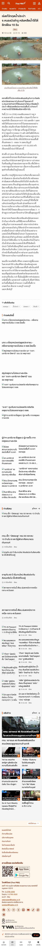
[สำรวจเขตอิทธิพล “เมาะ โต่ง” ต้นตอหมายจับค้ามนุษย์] (31, 774)
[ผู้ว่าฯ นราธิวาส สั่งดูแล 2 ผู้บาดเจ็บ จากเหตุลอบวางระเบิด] (21, 424)
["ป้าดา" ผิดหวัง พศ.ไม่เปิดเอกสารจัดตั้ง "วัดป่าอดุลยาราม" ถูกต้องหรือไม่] (9, 657)
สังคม (15, 30)
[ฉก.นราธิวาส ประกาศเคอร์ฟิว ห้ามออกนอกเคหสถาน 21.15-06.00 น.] (9, 461)
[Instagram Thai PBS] (13, 910)
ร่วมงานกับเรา (6, 841)
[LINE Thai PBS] (23, 910)
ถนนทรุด (5, 306)
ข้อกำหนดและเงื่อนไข (8, 845)
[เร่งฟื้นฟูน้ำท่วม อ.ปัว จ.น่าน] (31, 795)
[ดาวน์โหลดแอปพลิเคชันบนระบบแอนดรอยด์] (22, 875)
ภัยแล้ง (35, 306)
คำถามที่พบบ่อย (7, 834)
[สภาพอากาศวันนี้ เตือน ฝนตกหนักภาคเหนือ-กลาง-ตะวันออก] (21, 597)
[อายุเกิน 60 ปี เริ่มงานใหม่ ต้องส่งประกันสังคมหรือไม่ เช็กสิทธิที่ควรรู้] (21, 561)
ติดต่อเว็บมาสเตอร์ (8, 849)
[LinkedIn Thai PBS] (4, 915)
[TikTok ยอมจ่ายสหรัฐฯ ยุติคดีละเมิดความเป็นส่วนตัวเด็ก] (11, 752)
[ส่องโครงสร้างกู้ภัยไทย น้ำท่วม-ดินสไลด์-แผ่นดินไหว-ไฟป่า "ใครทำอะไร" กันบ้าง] (9, 670)
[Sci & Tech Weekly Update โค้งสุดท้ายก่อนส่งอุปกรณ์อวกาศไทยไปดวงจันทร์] (11, 795)
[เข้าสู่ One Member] (39, 3)
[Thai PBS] (21, 3)
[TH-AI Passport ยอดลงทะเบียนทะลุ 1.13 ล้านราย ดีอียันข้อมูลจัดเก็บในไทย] (9, 630)
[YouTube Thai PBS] (28, 910)
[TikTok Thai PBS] (33, 910)
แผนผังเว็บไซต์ (6, 830)
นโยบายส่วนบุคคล (7, 837)
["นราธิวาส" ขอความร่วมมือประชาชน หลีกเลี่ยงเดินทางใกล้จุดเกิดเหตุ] (9, 472)
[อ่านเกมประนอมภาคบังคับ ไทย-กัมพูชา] (11, 774)
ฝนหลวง (25, 306)
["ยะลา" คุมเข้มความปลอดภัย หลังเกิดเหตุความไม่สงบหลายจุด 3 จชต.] (21, 393)
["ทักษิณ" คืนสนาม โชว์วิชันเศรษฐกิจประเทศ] (31, 752)
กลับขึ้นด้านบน (32, 823)
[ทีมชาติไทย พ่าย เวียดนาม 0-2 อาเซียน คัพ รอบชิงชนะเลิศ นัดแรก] (9, 495)
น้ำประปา (16, 306)
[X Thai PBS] (8, 910)
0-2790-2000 (10, 892)
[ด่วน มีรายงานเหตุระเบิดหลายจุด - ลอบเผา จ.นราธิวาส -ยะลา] (9, 483)
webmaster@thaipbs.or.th (11, 899)
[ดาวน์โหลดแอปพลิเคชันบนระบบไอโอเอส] (22, 869)
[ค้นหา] (8, 3)
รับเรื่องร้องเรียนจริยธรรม (10, 852)
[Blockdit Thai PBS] (38, 910)
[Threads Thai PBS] (18, 910)
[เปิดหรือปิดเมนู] (34, 3)
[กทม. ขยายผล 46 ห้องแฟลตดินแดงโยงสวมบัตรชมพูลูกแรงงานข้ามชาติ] (21, 727)
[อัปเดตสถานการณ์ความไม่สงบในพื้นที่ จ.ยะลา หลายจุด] (9, 449)
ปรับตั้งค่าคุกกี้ (6, 856)
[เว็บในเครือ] (3, 3)
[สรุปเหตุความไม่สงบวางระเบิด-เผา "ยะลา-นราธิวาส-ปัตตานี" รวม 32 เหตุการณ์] (21, 360)
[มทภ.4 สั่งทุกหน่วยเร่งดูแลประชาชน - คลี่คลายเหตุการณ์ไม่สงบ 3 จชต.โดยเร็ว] (21, 329)
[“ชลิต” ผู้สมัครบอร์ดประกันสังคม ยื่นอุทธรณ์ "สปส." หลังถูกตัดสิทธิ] (9, 684)
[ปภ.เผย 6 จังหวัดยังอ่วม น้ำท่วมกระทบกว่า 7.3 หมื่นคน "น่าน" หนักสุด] (9, 697)
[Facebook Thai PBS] (4, 910)
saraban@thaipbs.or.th (10, 905)
